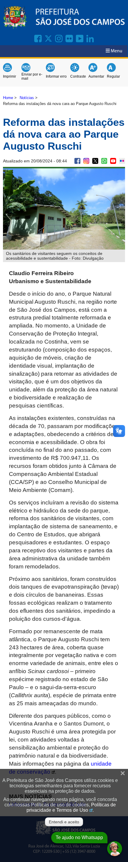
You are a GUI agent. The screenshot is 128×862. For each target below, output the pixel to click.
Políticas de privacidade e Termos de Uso (71, 807)
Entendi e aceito (64, 821)
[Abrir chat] (114, 848)
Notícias (27, 97)
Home (8, 97)
